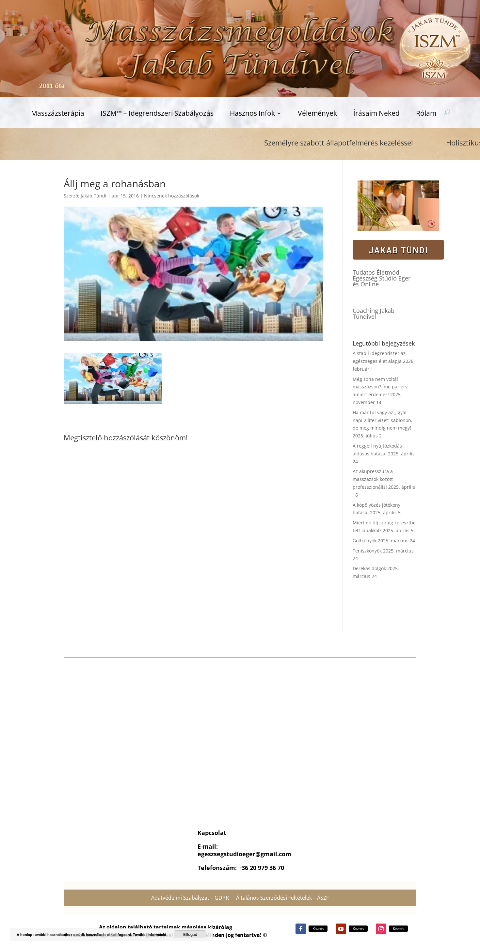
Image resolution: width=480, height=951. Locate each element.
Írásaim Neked (376, 114)
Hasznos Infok (252, 114)
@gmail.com (273, 854)
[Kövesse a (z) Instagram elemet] (381, 929)
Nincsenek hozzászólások (171, 196)
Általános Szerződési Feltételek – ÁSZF (282, 898)
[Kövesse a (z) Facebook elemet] (301, 929)
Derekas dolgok (369, 568)
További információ (149, 934)
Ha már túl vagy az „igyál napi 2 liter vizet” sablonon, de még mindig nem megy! (382, 420)
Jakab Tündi (93, 196)
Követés (318, 928)
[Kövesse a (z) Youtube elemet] (341, 929)
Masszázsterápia (57, 114)
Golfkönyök (364, 540)
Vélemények (317, 114)
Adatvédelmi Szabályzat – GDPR (190, 898)
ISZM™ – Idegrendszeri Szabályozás (157, 114)
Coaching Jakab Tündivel (373, 313)
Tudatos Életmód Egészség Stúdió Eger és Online (381, 278)
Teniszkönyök (367, 551)
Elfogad (190, 934)
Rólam (426, 114)
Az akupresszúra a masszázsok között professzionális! (373, 479)
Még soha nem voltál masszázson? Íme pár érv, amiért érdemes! (381, 387)
